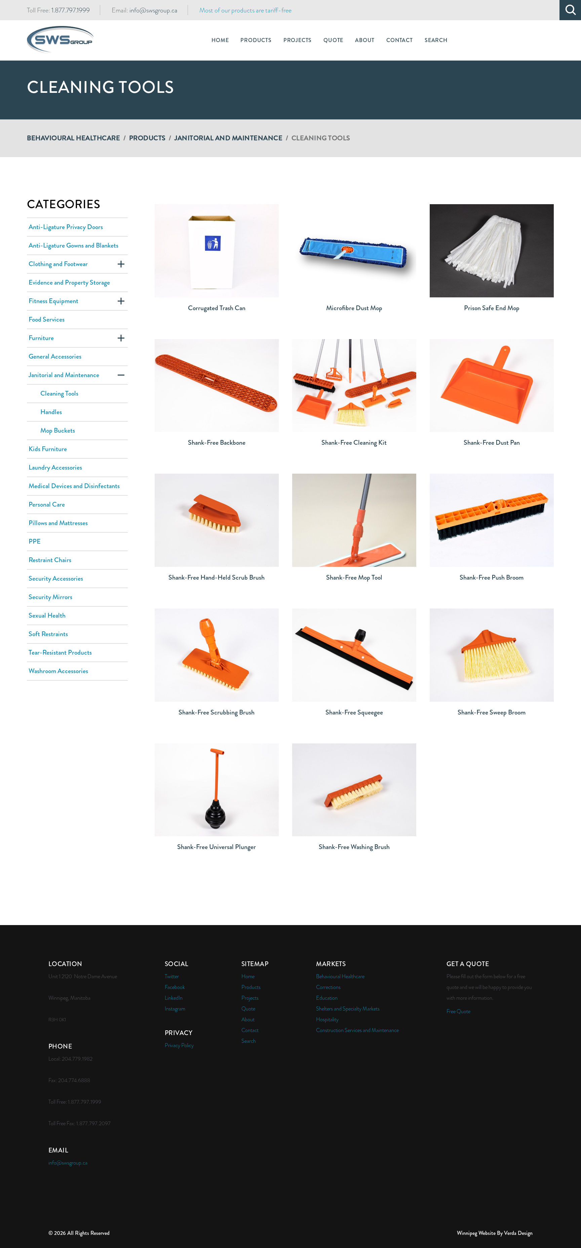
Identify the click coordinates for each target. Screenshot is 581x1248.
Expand (121, 264)
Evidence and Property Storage (69, 282)
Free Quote (458, 1011)
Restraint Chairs (50, 560)
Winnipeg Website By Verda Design (495, 1233)
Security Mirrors (50, 597)
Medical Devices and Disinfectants (74, 486)
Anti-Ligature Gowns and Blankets (73, 245)
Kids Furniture (48, 449)
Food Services (47, 319)
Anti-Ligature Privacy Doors (66, 227)
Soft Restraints (48, 634)
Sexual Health (47, 615)
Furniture (41, 338)
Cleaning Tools (59, 393)
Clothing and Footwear (58, 264)
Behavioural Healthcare (73, 138)
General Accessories (55, 356)
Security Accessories (56, 578)
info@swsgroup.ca (153, 10)
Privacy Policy (179, 1045)
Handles (51, 412)
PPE (35, 541)
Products (147, 138)
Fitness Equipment (53, 301)
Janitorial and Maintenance (228, 138)
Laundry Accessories (55, 467)
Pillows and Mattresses (58, 523)
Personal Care (47, 504)
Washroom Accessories (58, 671)
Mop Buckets (57, 430)
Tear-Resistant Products (60, 652)
